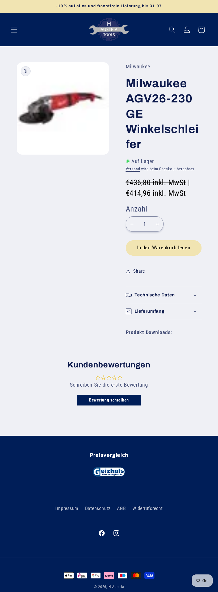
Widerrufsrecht (147, 508)
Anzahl (137, 208)
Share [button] (139, 271)
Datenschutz (98, 508)
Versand (133, 169)
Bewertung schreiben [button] (109, 400)
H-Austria (116, 587)
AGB (121, 508)
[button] (14, 29)
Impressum (66, 508)
